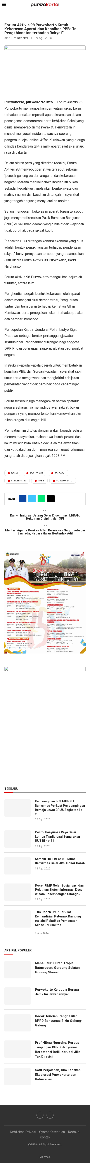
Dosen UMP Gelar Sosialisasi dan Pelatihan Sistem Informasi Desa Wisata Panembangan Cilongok (59, 890)
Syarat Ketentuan (52, 1132)
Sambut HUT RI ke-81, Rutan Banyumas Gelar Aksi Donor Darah (60, 861)
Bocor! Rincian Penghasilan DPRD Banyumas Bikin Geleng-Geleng (58, 1020)
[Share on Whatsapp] (41, 498)
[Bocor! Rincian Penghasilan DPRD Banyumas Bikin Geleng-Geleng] (17, 1022)
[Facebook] (39, 1115)
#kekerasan (18, 480)
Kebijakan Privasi (23, 1132)
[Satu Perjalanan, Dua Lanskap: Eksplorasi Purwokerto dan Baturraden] (17, 1076)
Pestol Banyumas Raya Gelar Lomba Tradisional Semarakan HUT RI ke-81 (57, 836)
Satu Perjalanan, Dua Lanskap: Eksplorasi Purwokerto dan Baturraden (58, 1074)
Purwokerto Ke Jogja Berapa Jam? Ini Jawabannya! (57, 992)
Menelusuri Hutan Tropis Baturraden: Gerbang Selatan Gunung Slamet (57, 967)
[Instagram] (50, 1115)
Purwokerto (64, 480)
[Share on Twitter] (32, 498)
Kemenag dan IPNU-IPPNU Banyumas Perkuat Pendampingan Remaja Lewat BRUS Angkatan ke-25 (60, 808)
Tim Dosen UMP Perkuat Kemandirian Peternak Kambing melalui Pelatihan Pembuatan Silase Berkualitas (58, 918)
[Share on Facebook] (22, 498)
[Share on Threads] (51, 498)
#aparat (59, 473)
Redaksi (74, 1132)
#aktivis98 (36, 473)
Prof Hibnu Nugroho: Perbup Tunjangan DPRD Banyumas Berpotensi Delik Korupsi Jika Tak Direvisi (57, 1049)
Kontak (45, 1137)
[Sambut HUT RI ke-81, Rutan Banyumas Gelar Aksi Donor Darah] (17, 865)
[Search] (85, 5)
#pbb (41, 480)
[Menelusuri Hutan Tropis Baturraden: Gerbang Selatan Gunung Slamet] (17, 969)
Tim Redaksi (19, 38)
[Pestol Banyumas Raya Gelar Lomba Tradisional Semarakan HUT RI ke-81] (17, 839)
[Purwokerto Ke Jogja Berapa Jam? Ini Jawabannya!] (17, 996)
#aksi (14, 473)
